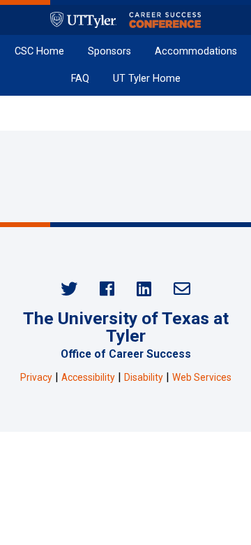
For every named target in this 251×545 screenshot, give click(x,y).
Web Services (201, 377)
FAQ (80, 79)
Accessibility (88, 377)
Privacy (36, 377)
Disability (143, 377)
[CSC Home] (125, 20)
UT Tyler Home (147, 79)
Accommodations (196, 51)
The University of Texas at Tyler (126, 327)
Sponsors (109, 51)
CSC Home (39, 51)
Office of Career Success (126, 354)
